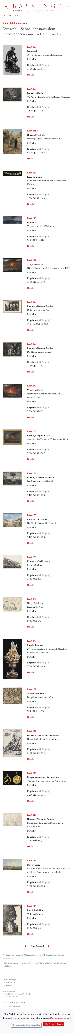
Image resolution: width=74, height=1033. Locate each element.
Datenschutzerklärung (60, 1018)
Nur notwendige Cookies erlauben (26, 1025)
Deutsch (6, 15)
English (15, 15)
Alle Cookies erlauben (54, 1024)
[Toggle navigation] (68, 8)
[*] (33, 130)
